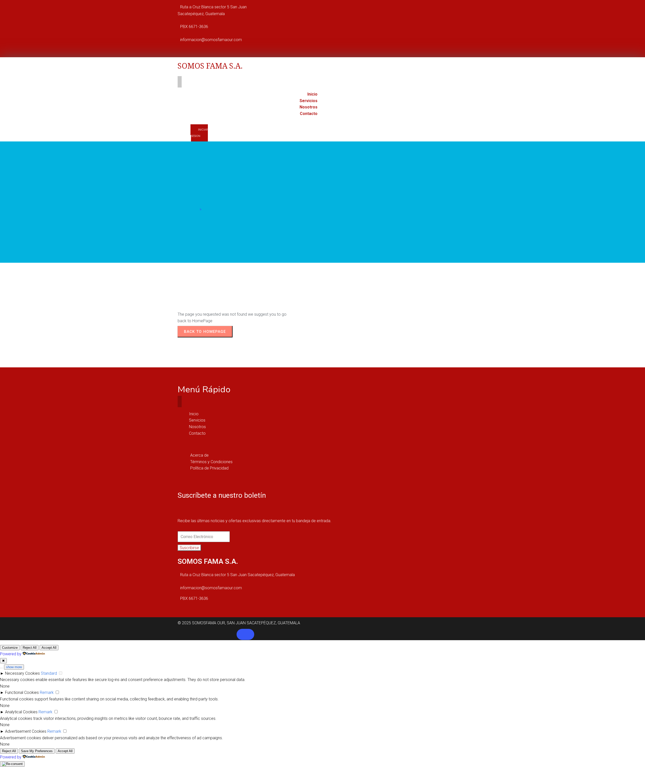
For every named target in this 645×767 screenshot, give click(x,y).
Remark (47, 692)
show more (14, 667)
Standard (49, 673)
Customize (10, 648)
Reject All (30, 648)
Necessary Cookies (22, 673)
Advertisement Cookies (25, 731)
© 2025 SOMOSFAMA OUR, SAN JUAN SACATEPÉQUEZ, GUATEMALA (239, 623)
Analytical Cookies (21, 712)
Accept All (49, 648)
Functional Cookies (22, 692)
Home (193, 209)
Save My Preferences (37, 751)
